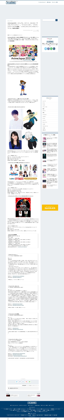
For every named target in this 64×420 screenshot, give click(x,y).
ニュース (44, 101)
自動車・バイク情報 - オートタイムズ (48, 410)
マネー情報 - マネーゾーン (25, 410)
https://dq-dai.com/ (15, 328)
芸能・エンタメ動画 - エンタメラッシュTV (41, 411)
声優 (30, 385)
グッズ (32, 385)
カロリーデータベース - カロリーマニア (13, 415)
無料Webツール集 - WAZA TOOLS (38, 415)
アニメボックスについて (42, 2)
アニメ (28, 385)
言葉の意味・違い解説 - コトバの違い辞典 (51, 415)
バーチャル (44, 114)
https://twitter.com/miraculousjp (17, 354)
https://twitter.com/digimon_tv (17, 277)
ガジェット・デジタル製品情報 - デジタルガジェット (25, 411)
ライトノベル (45, 106)
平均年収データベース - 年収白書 (26, 415)
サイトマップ (52, 405)
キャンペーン (45, 122)
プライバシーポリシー (24, 405)
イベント (44, 120)
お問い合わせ (49, 2)
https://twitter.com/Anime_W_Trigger (18, 305)
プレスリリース (36, 385)
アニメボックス (33, 416)
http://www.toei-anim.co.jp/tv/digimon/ (18, 276)
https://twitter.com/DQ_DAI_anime (18, 329)
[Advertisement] (32, 12)
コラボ (44, 124)
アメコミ (44, 110)
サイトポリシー (31, 405)
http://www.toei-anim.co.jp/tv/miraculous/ (19, 353)
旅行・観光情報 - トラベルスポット (36, 410)
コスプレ (44, 116)
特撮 (43, 108)
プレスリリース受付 (55, 2)
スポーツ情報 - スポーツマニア (15, 410)
